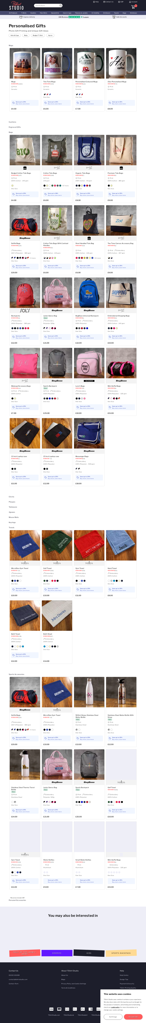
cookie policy (115, 1007)
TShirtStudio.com (54, 1015)
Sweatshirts (55, 13)
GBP (121, 2)
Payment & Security (127, 984)
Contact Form (13, 984)
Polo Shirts (43, 13)
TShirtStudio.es (96, 1015)
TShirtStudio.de (69, 1015)
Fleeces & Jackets (81, 13)
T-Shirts (23, 13)
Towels (116, 13)
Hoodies (33, 13)
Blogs (63, 979)
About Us (64, 975)
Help (97, 2)
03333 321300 (14, 975)
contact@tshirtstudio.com (18, 979)
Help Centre (124, 975)
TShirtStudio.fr (83, 1015)
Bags (124, 13)
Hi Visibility (95, 13)
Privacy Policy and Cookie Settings (73, 984)
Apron (50, 35)
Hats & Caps (67, 13)
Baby (25, 35)
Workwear (133, 13)
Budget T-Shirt (38, 35)
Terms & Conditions (68, 988)
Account (134, 2)
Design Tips (124, 979)
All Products (13, 13)
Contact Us (109, 2)
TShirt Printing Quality (128, 988)
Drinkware (106, 13)
